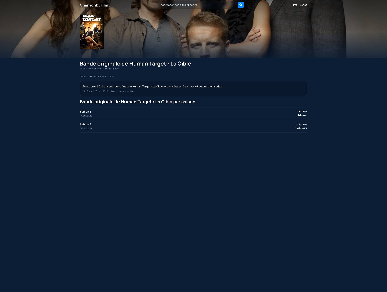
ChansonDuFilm (95, 5)
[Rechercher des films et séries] (241, 5)
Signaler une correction (122, 91)
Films (294, 5)
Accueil (83, 76)
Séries (303, 5)
